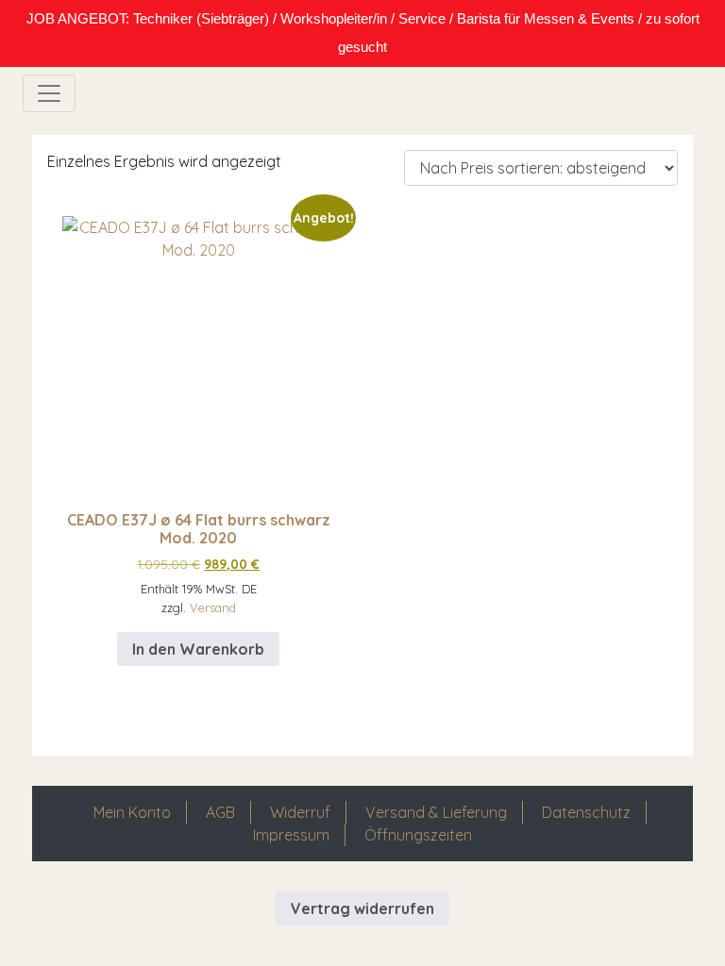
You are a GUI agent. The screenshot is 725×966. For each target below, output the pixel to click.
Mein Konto (132, 812)
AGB (220, 812)
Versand (213, 607)
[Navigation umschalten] (49, 93)
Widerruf (300, 812)
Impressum (291, 834)
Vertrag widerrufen (362, 908)
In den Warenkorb (198, 649)
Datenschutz (586, 812)
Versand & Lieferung (436, 812)
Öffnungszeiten (418, 834)
